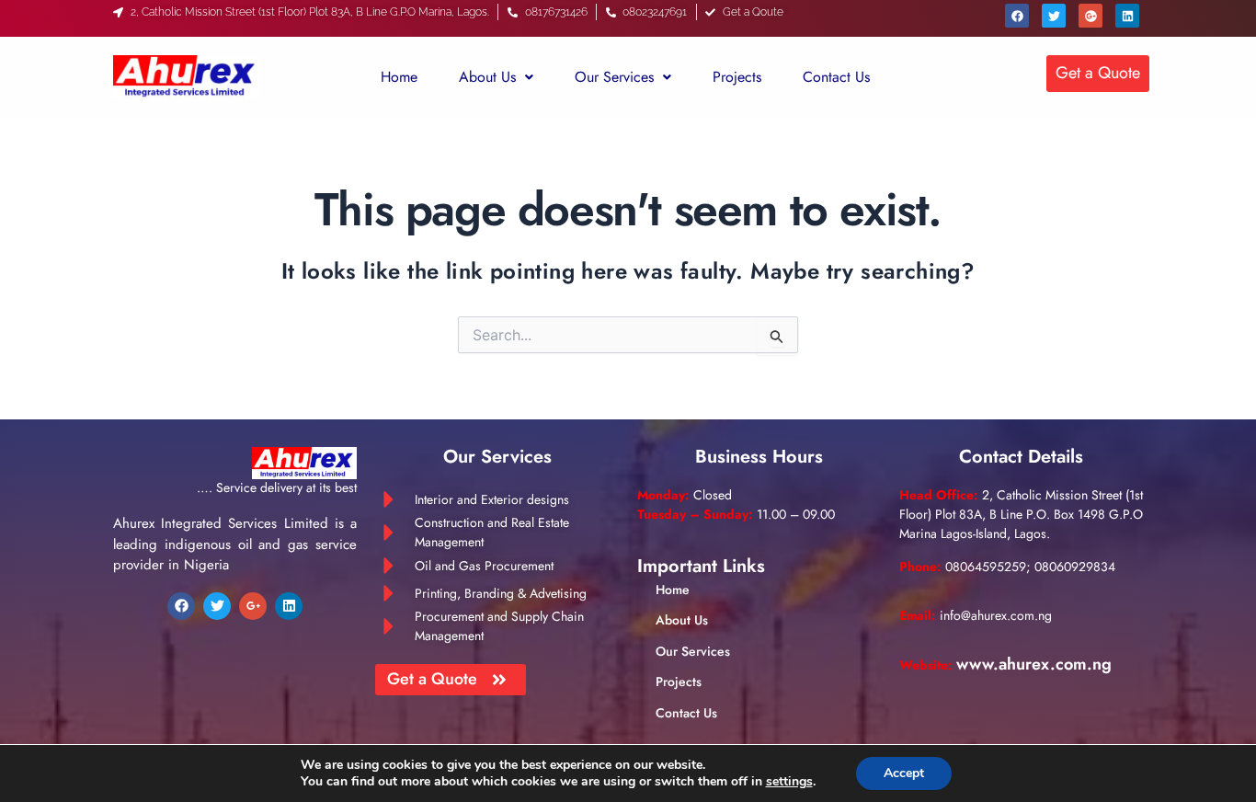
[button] (496, 77)
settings (789, 781)
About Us (487, 76)
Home (399, 76)
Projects (737, 76)
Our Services (614, 76)
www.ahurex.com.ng (1034, 664)
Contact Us (836, 76)
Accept (904, 773)
